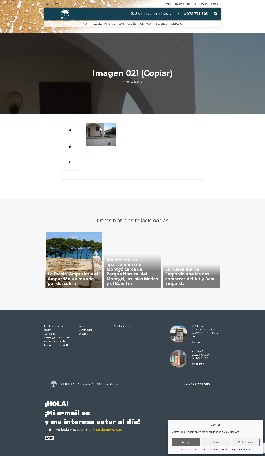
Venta (86, 23)
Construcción (127, 23)
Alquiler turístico (104, 23)
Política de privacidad (213, 449)
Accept (186, 442)
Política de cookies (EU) (56, 345)
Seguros (161, 23)
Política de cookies (190, 449)
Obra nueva (146, 23)
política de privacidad (105, 429)
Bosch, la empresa (53, 326)
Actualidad (49, 333)
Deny (216, 442)
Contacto (176, 23)
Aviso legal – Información (238, 449)
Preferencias (245, 442)
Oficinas (48, 329)
